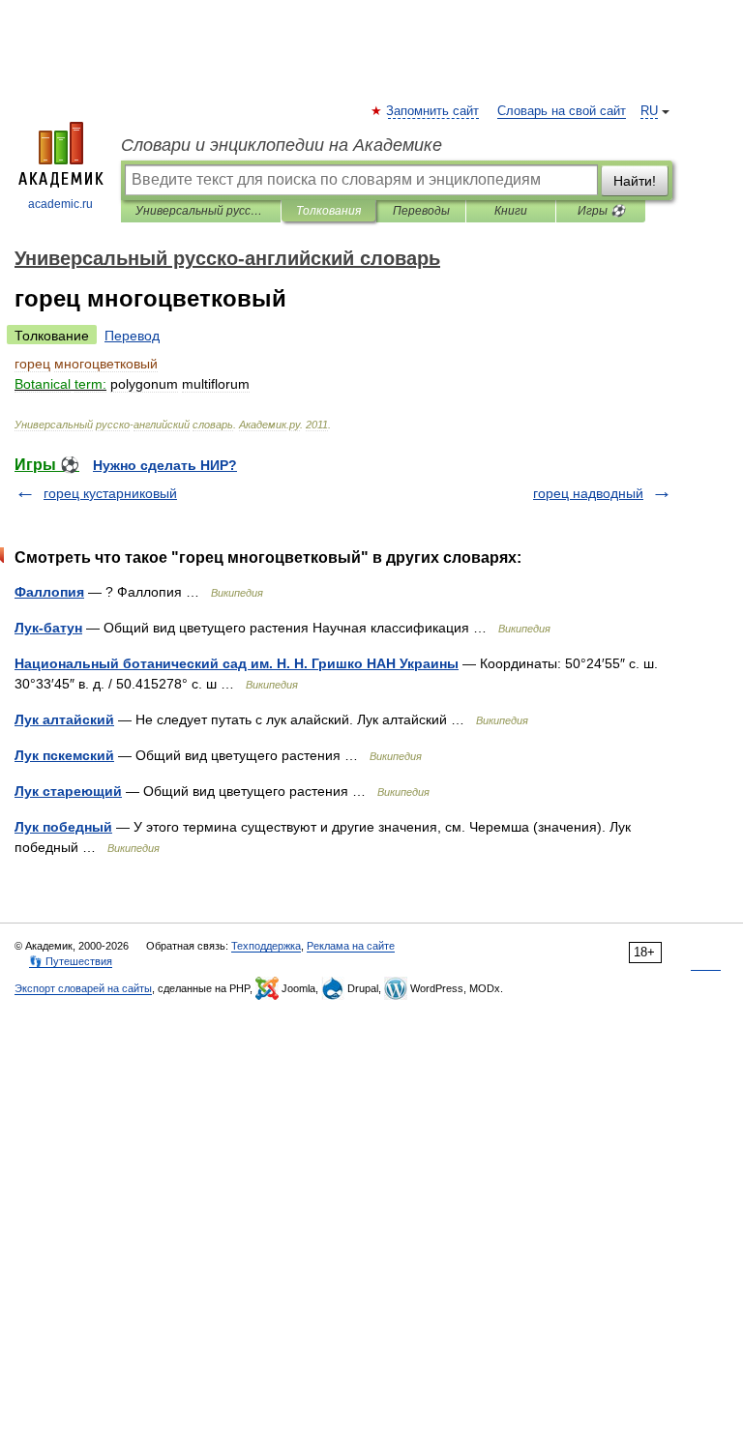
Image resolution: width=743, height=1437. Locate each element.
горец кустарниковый (110, 493)
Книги (510, 211)
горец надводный (588, 493)
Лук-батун (48, 627)
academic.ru (60, 204)
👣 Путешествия (70, 961)
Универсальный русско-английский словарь (200, 211)
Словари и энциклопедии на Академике (281, 145)
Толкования (328, 211)
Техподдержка (266, 946)
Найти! (634, 181)
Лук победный (63, 827)
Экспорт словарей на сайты (83, 988)
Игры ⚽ (601, 211)
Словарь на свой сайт (561, 111)
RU (649, 111)
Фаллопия (49, 592)
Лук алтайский (64, 719)
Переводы (421, 211)
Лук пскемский (64, 755)
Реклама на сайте (351, 946)
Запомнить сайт (433, 111)
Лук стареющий (68, 791)
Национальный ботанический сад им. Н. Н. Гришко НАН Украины (237, 663)
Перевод (132, 335)
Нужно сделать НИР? (165, 465)
